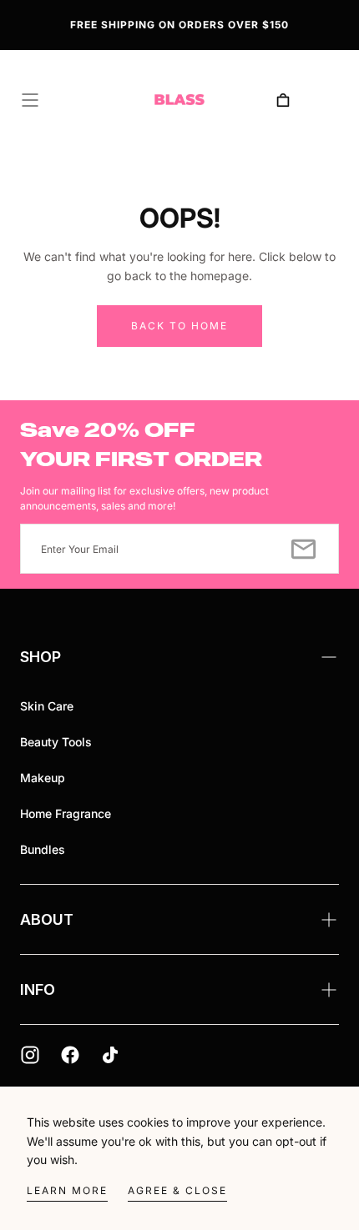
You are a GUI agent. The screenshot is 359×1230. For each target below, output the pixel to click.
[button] (30, 100)
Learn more (67, 1190)
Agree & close (177, 1190)
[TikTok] (110, 1055)
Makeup (42, 778)
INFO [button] (37, 989)
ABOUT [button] (46, 919)
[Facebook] (70, 1055)
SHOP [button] (40, 656)
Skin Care (46, 706)
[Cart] (283, 100)
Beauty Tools (56, 742)
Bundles (42, 849)
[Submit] (303, 549)
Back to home (179, 325)
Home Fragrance (65, 813)
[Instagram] (30, 1055)
